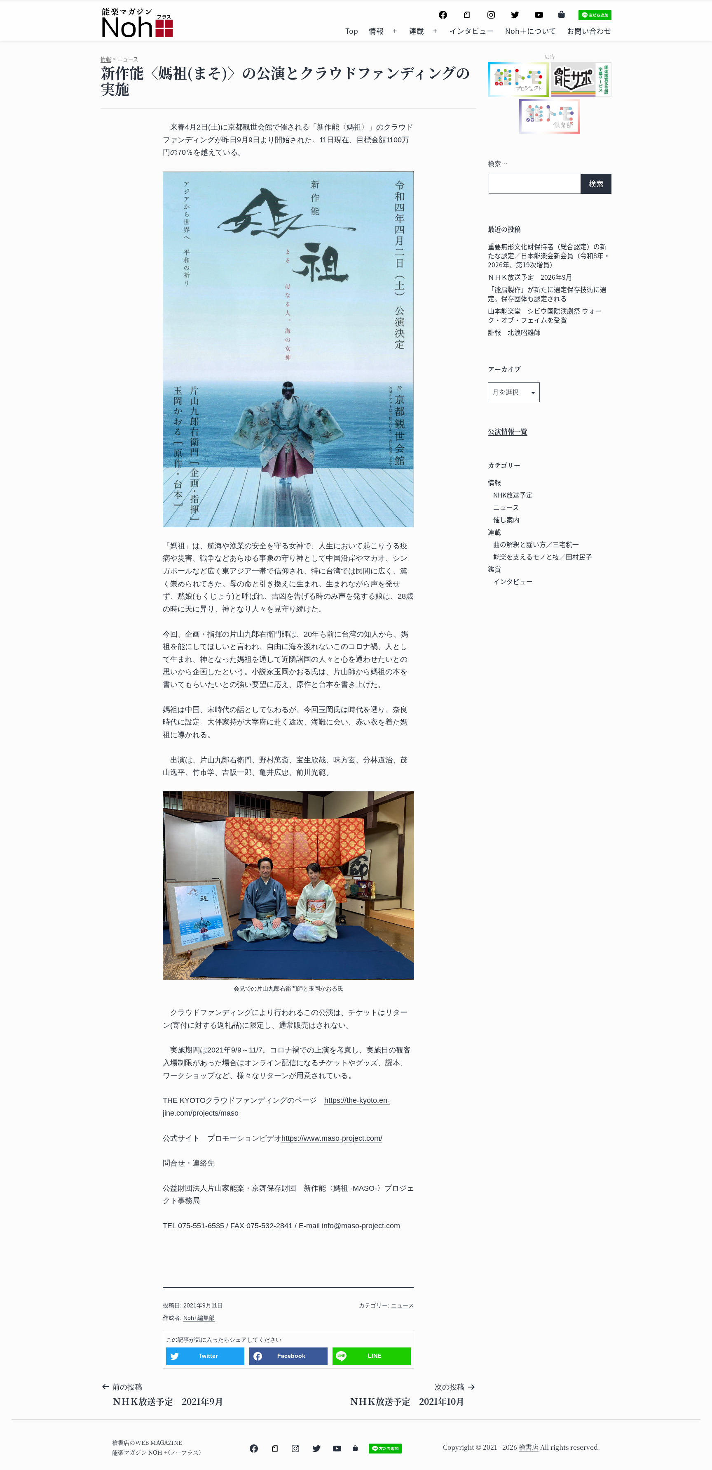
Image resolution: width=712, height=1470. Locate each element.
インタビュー (472, 31)
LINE (374, 1355)
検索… (498, 163)
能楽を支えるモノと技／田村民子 (542, 557)
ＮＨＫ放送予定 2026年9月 (530, 277)
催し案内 (506, 519)
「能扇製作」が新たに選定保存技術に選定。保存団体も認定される (547, 294)
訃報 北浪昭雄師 (514, 332)
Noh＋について (530, 31)
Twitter (208, 1355)
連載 (416, 31)
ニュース (402, 1305)
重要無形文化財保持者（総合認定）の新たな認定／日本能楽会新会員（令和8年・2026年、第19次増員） (549, 255)
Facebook (291, 1355)
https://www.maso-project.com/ (331, 1138)
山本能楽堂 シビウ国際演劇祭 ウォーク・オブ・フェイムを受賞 (545, 315)
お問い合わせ (589, 31)
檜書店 (529, 1447)
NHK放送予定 (513, 495)
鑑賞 (494, 569)
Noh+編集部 (199, 1317)
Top (351, 31)
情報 (376, 31)
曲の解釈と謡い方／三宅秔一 (536, 544)
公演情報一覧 (507, 431)
